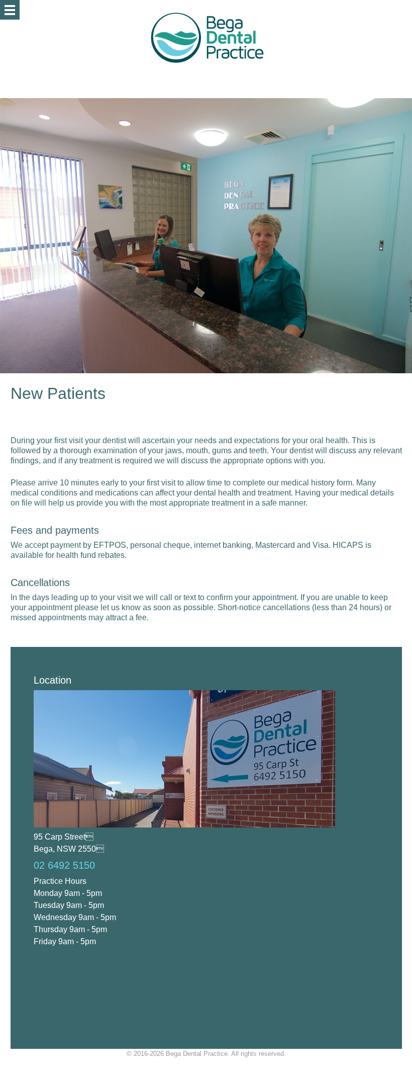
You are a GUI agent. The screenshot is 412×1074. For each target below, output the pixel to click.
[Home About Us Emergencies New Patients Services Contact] (10, 10)
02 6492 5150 (64, 865)
